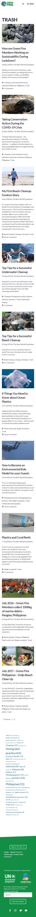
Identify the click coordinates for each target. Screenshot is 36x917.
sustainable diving (12, 802)
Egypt (9, 759)
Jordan (8, 770)
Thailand (22, 802)
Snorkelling (9, 794)
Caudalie (20, 740)
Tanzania (25, 234)
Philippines (20, 86)
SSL (8, 800)
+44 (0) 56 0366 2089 (11, 891)
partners (12, 299)
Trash (27, 86)
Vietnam (9, 814)
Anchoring (15, 735)
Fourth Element (11, 761)
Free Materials (18, 902)
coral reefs (22, 745)
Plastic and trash (10, 429)
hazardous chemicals (9, 157)
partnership (10, 781)
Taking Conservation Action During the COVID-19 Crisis (14, 123)
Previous (6, 719)
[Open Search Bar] (23, 4)
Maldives (11, 772)
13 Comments (9, 363)
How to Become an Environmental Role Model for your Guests (15, 469)
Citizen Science (11, 742)
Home (6, 852)
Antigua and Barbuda (13, 738)
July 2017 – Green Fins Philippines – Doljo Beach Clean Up (17, 675)
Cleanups (7, 83)
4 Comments (8, 88)
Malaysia (13, 86)
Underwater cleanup (12, 809)
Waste (16, 814)
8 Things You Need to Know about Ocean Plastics (15, 397)
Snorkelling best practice (17, 797)
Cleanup (18, 360)
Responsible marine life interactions (16, 790)
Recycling (25, 787)
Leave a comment (10, 237)
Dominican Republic (14, 756)
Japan (22, 766)
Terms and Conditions (13, 854)
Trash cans (18, 805)
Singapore (10, 792)
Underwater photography (11, 504)
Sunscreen (14, 800)
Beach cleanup (9, 234)
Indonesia (5, 86)
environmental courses (19, 83)
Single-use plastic (23, 429)
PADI (26, 775)
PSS (10, 501)
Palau (8, 778)
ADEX (8, 735)
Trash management (11, 807)
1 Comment (8, 305)
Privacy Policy (16, 852)
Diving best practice (18, 296)
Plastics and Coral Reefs (16, 537)
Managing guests (25, 498)
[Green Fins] (7, 4)
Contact (8, 857)
